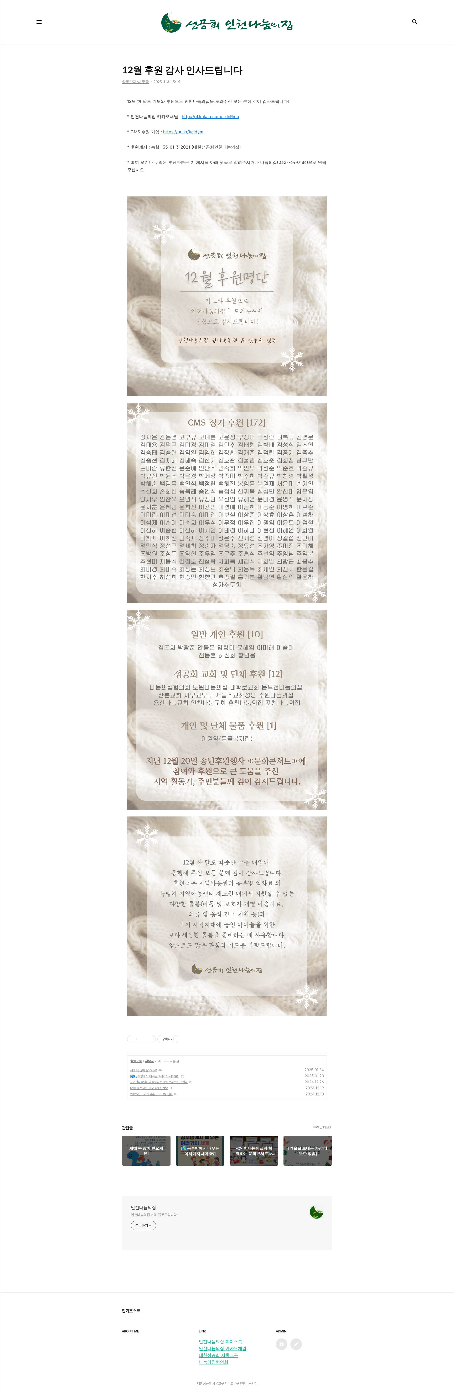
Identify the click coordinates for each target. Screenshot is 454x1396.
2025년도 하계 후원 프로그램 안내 (151, 1094)
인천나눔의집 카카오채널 (222, 1348)
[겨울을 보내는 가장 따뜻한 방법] (149, 1088)
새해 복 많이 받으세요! (143, 1070)
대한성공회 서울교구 (218, 1355)
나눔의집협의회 (213, 1362)
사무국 (149, 1061)
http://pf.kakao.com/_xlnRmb (210, 116)
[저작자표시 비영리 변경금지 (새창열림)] (185, 1039)
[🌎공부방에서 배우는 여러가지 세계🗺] (154, 1076)
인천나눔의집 (143, 1207)
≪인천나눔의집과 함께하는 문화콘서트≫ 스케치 (159, 1082)
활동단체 (136, 1061)
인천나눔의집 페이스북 (220, 1341)
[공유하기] (143, 1039)
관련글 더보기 (322, 1127)
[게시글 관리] (150, 1039)
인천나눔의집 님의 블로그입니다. (154, 1215)
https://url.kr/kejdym (183, 131)
